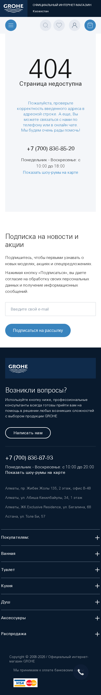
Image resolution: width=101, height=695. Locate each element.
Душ (5, 601)
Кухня (6, 585)
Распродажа (13, 633)
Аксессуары (13, 617)
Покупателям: (15, 537)
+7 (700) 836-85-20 (51, 148)
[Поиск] (45, 25)
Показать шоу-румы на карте (50, 172)
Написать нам (27, 432)
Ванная (8, 553)
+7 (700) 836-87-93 (29, 458)
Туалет (8, 569)
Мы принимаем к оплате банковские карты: (48, 670)
